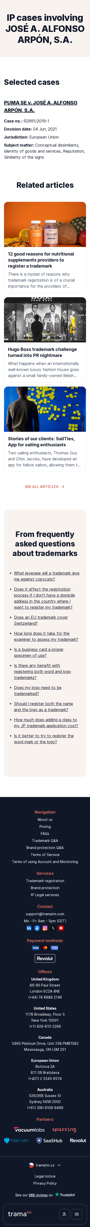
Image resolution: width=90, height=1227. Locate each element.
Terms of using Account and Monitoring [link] (45, 862)
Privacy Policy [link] (45, 1183)
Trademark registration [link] (45, 881)
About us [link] (45, 819)
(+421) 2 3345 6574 (45, 1078)
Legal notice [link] (45, 1176)
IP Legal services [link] (45, 895)
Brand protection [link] (45, 888)
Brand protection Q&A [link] (45, 847)
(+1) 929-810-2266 (45, 1026)
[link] (45, 247)
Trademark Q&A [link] (45, 840)
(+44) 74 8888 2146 (45, 997)
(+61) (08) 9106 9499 (45, 1108)
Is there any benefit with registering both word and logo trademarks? (42, 671)
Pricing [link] (45, 826)
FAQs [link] (45, 833)
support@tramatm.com (45, 914)
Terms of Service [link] (45, 854)
